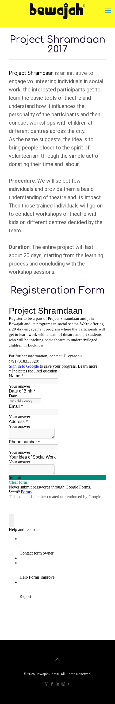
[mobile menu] (107, 10)
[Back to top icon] (57, 659)
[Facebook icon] (52, 684)
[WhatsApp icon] (46, 684)
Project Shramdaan (31, 73)
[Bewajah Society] (57, 11)
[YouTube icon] (69, 684)
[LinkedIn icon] (58, 684)
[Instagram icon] (63, 684)
